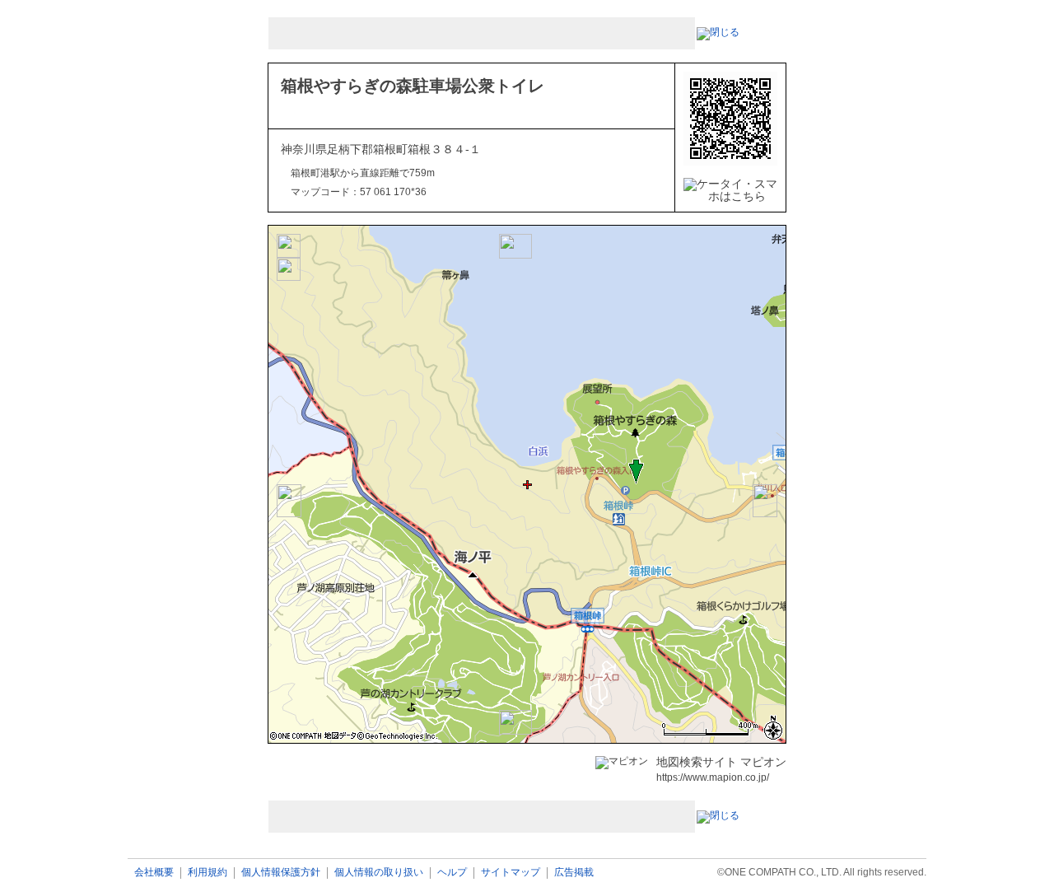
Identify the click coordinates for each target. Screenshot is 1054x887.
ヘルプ (452, 872)
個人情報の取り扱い (378, 872)
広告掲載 (574, 872)
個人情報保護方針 (280, 872)
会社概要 (154, 872)
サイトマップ (510, 872)
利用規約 (207, 872)
